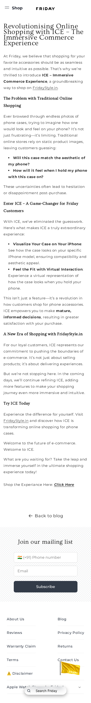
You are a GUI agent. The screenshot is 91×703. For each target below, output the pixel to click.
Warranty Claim (21, 646)
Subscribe (45, 586)
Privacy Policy (71, 632)
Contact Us (68, 660)
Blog (62, 619)
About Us (15, 619)
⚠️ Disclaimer (20, 673)
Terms (12, 660)
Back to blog (49, 515)
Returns (65, 646)
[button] (7, 7)
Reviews (14, 632)
